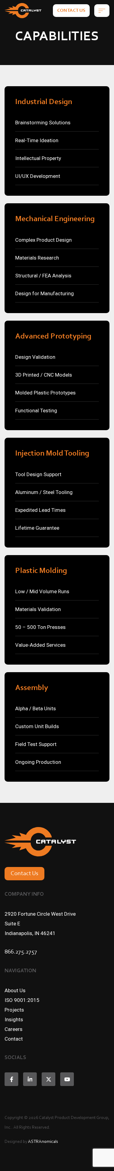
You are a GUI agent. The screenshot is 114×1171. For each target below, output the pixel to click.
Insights (14, 1019)
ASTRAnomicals (43, 1142)
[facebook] (11, 1079)
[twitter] (48, 1079)
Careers (13, 1029)
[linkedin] (30, 1079)
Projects (14, 1010)
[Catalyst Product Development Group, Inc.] (23, 10)
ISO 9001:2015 (22, 1000)
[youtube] (67, 1079)
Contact (14, 1039)
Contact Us (71, 10)
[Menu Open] (101, 10)
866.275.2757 (21, 952)
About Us (15, 990)
